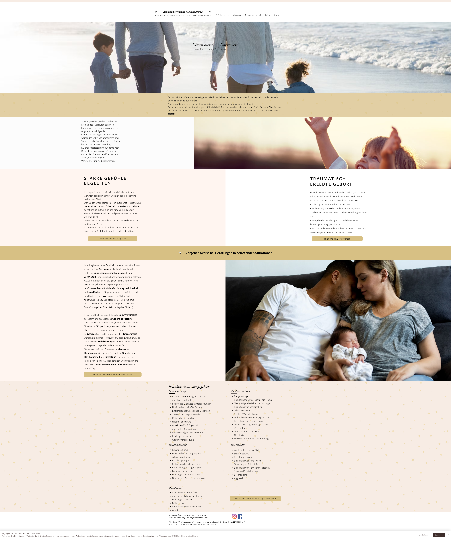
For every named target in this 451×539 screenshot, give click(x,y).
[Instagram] (234, 516)
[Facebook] (240, 516)
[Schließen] (448, 535)
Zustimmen (439, 535)
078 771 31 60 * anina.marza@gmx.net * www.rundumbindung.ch (192, 524)
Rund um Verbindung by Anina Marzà (183, 11)
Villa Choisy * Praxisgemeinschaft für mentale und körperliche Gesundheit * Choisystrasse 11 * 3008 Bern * (207, 522)
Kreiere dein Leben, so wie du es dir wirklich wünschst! (183, 15)
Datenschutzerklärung (189, 536)
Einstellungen (424, 535)
